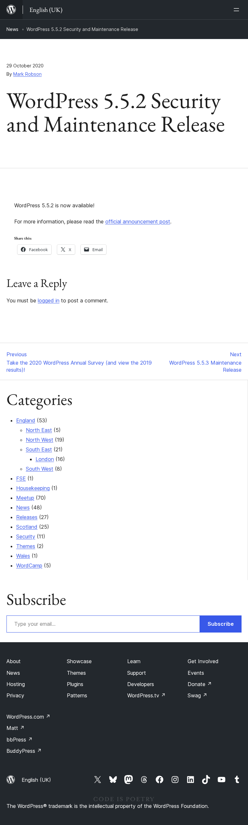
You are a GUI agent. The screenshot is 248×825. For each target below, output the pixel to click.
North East (39, 430)
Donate (200, 684)
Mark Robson (27, 74)
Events (196, 673)
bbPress (19, 739)
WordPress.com (28, 716)
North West (39, 440)
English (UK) (36, 780)
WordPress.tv (146, 695)
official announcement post (137, 221)
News (12, 29)
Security (25, 536)
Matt (15, 728)
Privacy (15, 695)
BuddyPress (24, 751)
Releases (26, 517)
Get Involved (203, 661)
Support (136, 673)
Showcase (79, 661)
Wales (23, 556)
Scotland (26, 527)
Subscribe (221, 624)
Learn (133, 661)
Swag (197, 695)
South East (39, 449)
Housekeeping (33, 488)
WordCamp (29, 565)
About (13, 661)
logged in (48, 300)
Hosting (15, 684)
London (45, 459)
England (25, 420)
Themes (25, 546)
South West (39, 469)
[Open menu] (237, 9)
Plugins (75, 684)
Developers (140, 684)
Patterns (77, 695)
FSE (21, 478)
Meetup (25, 498)
